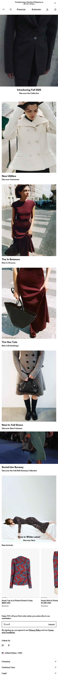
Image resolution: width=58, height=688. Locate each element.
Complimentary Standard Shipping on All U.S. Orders (29, 3)
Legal (4, 673)
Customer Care (8, 667)
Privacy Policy (35, 630)
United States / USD (13, 653)
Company (6, 661)
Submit (51, 624)
